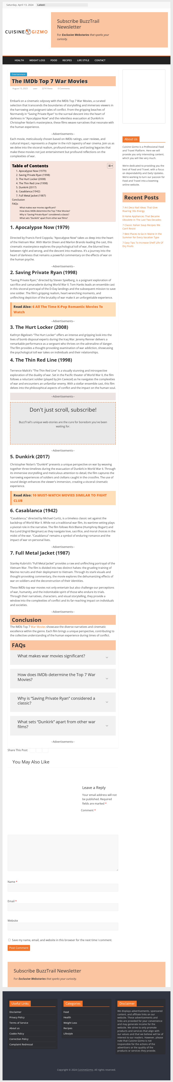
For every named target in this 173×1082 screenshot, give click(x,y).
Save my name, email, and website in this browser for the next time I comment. (62, 940)
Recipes (67, 60)
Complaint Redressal (21, 1044)
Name (12, 882)
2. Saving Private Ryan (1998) (33, 175)
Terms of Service (18, 1022)
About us (14, 1028)
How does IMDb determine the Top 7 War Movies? (45, 210)
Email (12, 901)
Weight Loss (37, 60)
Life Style (83, 60)
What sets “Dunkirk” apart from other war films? (44, 218)
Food (54, 60)
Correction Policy (18, 1039)
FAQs (15, 203)
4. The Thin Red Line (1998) (32, 183)
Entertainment (18, 74)
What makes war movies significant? (38, 207)
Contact (100, 60)
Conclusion (18, 199)
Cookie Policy (16, 1033)
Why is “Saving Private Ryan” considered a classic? (44, 214)
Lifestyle (68, 1033)
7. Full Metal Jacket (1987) (31, 195)
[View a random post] (164, 60)
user (35, 88)
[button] (108, 166)
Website (13, 920)
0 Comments (63, 88)
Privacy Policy (16, 1017)
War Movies (38, 627)
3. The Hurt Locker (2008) (31, 179)
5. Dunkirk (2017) (26, 187)
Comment (88, 810)
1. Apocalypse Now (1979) (31, 171)
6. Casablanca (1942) (28, 191)
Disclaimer (15, 1012)
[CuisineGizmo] (8, 60)
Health (19, 60)
